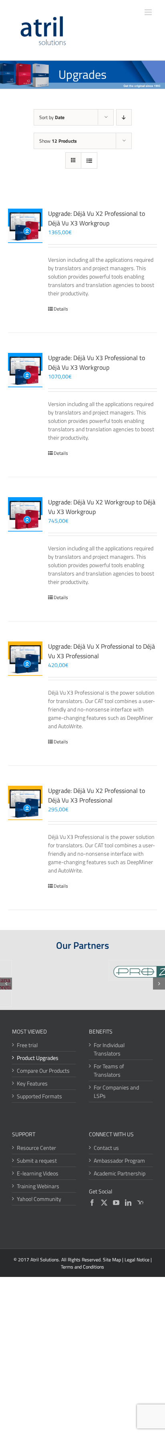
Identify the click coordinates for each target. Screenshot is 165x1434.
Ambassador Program (119, 1160)
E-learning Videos (37, 1173)
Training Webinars (38, 1186)
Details (61, 309)
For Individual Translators (109, 1049)
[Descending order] (124, 117)
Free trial (27, 1045)
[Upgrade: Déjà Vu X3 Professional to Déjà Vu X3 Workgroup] (25, 370)
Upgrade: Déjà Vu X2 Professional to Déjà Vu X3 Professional (96, 795)
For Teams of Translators (109, 1070)
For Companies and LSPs (116, 1091)
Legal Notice (137, 1259)
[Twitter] (104, 1202)
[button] (6, 984)
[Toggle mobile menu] (149, 12)
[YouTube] (116, 1202)
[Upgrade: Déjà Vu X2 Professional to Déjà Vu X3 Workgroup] (25, 226)
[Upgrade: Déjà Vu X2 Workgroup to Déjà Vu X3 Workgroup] (25, 514)
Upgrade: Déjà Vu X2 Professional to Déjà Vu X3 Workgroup (96, 218)
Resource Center (36, 1147)
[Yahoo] (140, 1202)
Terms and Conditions (82, 1267)
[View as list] (89, 160)
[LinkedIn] (128, 1202)
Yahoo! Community (39, 1199)
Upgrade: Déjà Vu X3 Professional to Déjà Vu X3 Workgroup (96, 362)
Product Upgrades (37, 1058)
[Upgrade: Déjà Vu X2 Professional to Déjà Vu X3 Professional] (25, 803)
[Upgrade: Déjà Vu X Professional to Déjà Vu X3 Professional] (25, 658)
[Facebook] (92, 1202)
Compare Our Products (43, 1070)
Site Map (112, 1259)
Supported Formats (39, 1096)
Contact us (106, 1147)
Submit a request (37, 1160)
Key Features (32, 1083)
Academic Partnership (119, 1173)
